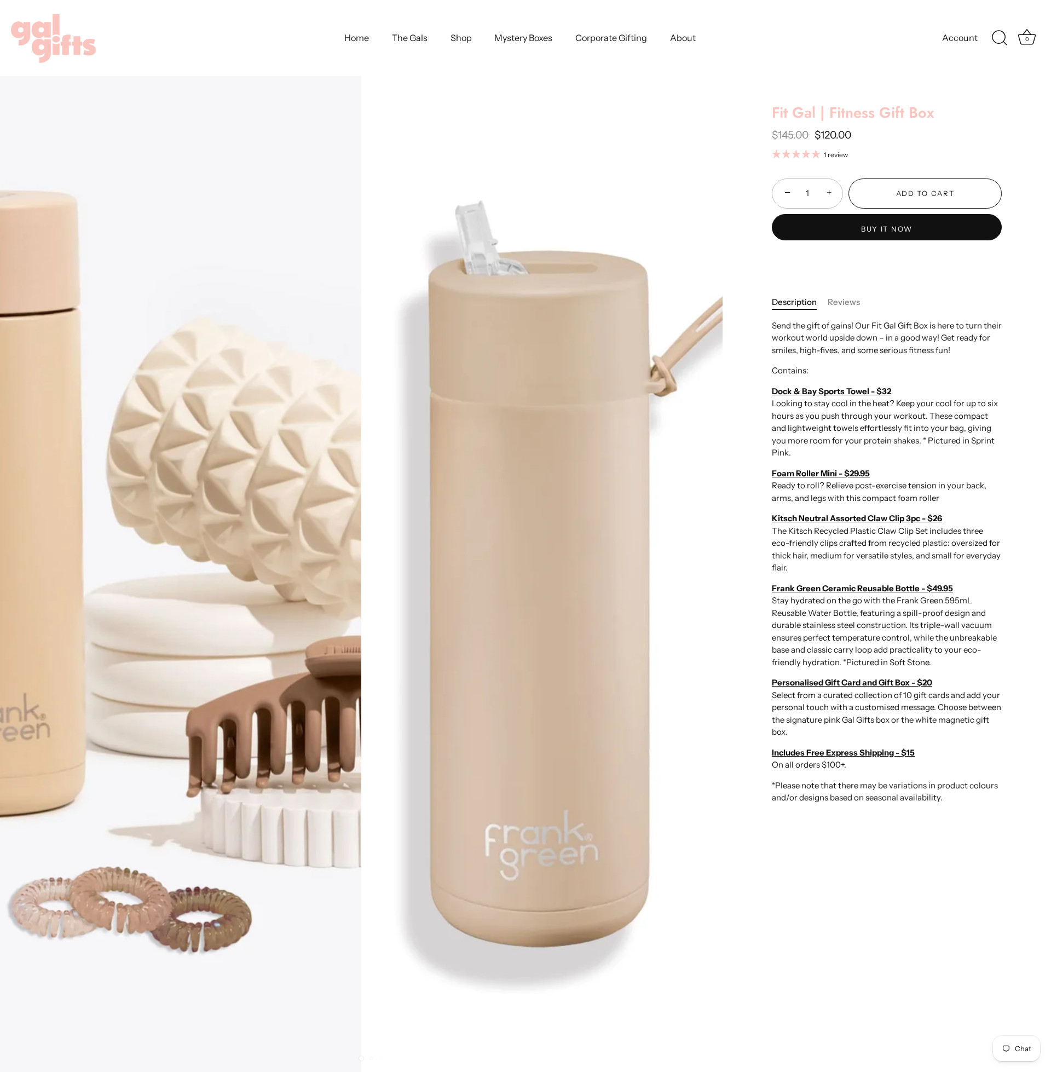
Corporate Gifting (611, 37)
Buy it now (887, 228)
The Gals (410, 37)
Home (356, 37)
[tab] (800, 302)
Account (960, 37)
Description (794, 302)
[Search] (1000, 38)
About (683, 37)
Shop (461, 37)
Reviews (844, 302)
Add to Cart (925, 193)
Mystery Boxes (523, 37)
